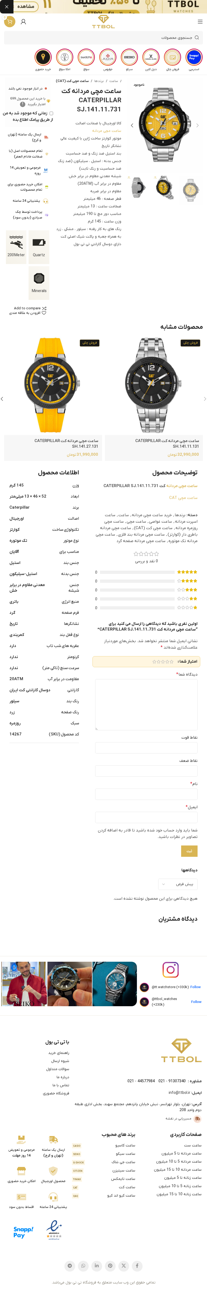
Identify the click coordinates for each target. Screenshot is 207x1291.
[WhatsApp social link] (83, 1266)
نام (194, 784)
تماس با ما (61, 1085)
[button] (197, 125)
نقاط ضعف (189, 760)
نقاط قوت (189, 737)
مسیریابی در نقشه (178, 1119)
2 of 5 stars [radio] (167, 662)
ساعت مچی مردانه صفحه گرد (140, 541)
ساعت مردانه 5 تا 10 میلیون (179, 1161)
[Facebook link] (137, 1266)
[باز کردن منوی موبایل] (200, 21)
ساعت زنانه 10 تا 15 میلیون (179, 1194)
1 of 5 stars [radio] (171, 662)
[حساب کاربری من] (23, 21)
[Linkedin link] (96, 1266)
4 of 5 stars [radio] (158, 662)
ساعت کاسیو (104, 1145)
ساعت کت (104, 1187)
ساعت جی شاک (104, 1162)
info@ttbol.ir (179, 1092)
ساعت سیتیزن (104, 1170)
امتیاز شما (188, 662)
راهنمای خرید (58, 1053)
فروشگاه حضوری (56, 1093)
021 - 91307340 (172, 1081)
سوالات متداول (57, 1069)
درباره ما (63, 1077)
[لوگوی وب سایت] (103, 21)
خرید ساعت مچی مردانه (152, 515)
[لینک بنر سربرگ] (111, 6)
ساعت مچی (136, 521)
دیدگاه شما (187, 674)
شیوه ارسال (60, 1061)
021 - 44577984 (141, 1081)
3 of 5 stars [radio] (163, 662)
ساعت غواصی (160, 521)
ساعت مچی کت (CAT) (72, 81)
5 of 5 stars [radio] (154, 662)
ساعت (113, 81)
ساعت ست (193, 1145)
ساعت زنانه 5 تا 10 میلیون (180, 1186)
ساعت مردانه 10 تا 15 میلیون (178, 1169)
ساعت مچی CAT (183, 498)
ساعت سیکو (104, 1153)
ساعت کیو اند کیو (104, 1195)
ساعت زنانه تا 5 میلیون (183, 1177)
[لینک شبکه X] (123, 1266)
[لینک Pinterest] (110, 1266)
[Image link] (181, 1050)
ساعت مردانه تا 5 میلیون (181, 1153)
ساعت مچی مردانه (106, 130)
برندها (99, 81)
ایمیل (192, 807)
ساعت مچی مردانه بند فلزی (141, 534)
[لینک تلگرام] (69, 1266)
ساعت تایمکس (104, 1179)
